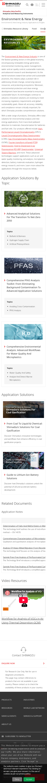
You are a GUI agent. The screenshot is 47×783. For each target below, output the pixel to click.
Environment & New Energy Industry (21, 56)
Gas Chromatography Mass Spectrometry (26, 139)
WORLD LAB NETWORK (34, 708)
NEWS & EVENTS (9, 716)
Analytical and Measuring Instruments (18, 13)
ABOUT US (6, 724)
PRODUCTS (7, 699)
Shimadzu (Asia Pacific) (12, 11)
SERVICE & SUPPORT (33, 716)
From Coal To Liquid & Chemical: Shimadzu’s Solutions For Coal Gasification (24, 427)
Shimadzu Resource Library (16, 28)
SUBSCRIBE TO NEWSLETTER (18, 736)
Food (34, 28)
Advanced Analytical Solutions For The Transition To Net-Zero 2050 (23, 217)
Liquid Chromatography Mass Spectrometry (21, 135)
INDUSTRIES (29, 699)
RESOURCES (7, 708)
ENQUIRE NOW (8, 663)
